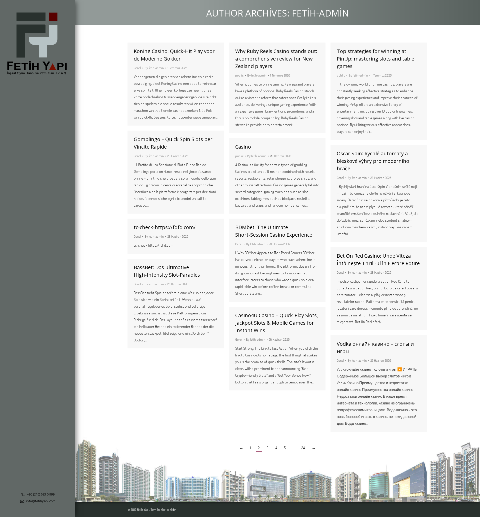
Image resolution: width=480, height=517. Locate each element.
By (154, 68)
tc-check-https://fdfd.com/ (165, 227)
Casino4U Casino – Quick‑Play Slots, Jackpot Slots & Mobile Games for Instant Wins (276, 323)
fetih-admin (320, 13)
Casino (243, 146)
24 (303, 447)
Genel (137, 68)
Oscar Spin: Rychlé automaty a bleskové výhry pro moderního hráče (373, 161)
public (239, 75)
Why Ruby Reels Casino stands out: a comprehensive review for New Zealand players (276, 59)
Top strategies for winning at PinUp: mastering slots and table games (375, 59)
